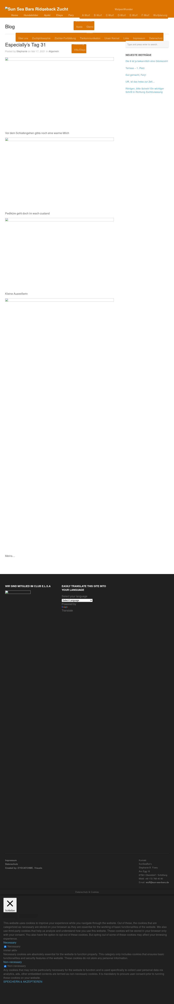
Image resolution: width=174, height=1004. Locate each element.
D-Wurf (122, 15)
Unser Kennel (112, 38)
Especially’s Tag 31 (25, 44)
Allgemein (54, 51)
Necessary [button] (9, 942)
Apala (79, 26)
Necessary (13, 946)
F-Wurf (145, 15)
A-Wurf (86, 15)
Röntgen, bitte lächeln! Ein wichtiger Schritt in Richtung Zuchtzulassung (145, 90)
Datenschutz (156, 38)
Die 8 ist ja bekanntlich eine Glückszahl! (147, 61)
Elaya (59, 15)
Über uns (23, 38)
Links (126, 38)
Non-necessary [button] (12, 962)
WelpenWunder (124, 9)
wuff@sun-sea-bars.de (157, 882)
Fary (71, 15)
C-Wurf (110, 15)
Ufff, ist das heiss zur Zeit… (140, 81)
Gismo (89, 26)
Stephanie (21, 51)
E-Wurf (133, 15)
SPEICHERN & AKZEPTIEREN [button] (22, 981)
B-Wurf (98, 15)
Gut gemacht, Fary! (136, 74)
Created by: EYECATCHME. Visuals (23, 867)
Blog (103, 26)
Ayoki (47, 15)
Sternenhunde (84, 20)
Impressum (139, 38)
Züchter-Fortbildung (65, 38)
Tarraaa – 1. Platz (135, 68)
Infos (90, 32)
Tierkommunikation (90, 38)
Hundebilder (31, 15)
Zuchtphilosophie (41, 38)
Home (14, 15)
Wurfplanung (160, 15)
